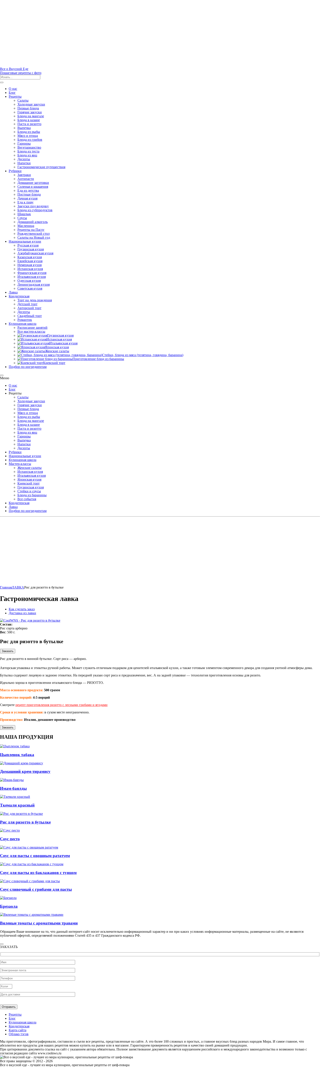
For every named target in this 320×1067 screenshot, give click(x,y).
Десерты (23, 159)
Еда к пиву (25, 202)
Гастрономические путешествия (41, 167)
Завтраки (24, 175)
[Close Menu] (1, 375)
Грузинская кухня (30, 249)
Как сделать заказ (22, 609)
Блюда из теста (28, 151)
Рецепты (15, 96)
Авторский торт (29, 308)
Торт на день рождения (34, 300)
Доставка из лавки (22, 613)
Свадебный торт (29, 316)
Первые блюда (28, 108)
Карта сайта (17, 1030)
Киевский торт (28, 483)
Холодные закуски (31, 104)
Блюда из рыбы (28, 132)
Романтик (24, 320)
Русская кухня (28, 245)
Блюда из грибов (29, 139)
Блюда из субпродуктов (34, 210)
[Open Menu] (1, 82)
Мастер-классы (20, 464)
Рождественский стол (33, 233)
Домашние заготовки (33, 183)
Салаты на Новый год (33, 237)
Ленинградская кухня (33, 284)
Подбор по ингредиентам (28, 367)
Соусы (22, 218)
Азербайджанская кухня (35, 253)
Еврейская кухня (29, 261)
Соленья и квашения (32, 186)
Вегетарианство (29, 147)
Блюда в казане (28, 120)
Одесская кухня (29, 280)
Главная (6, 587)
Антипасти (25, 179)
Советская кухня (29, 288)
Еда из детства (28, 190)
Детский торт (27, 304)
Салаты (23, 100)
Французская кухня (31, 273)
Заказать (7, 651)
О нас (13, 89)
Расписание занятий (32, 327)
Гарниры (24, 143)
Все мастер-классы (31, 331)
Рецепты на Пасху (30, 230)
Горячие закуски (29, 112)
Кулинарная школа (22, 323)
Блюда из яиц (27, 155)
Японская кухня (29, 479)
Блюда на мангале (30, 116)
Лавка (13, 292)
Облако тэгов (19, 1034)
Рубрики (15, 171)
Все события (26, 499)
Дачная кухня (27, 198)
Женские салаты (29, 468)
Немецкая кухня (29, 265)
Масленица (25, 226)
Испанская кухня (30, 269)
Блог (12, 92)
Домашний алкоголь (32, 222)
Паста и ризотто (29, 124)
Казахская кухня (29, 257)
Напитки (24, 163)
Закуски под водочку (33, 206)
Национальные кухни (25, 241)
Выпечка (24, 128)
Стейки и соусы (29, 491)
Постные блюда (29, 194)
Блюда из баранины (32, 495)
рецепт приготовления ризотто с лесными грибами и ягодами (61, 705)
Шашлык (24, 214)
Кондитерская (19, 296)
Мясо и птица (27, 136)
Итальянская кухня (31, 276)
